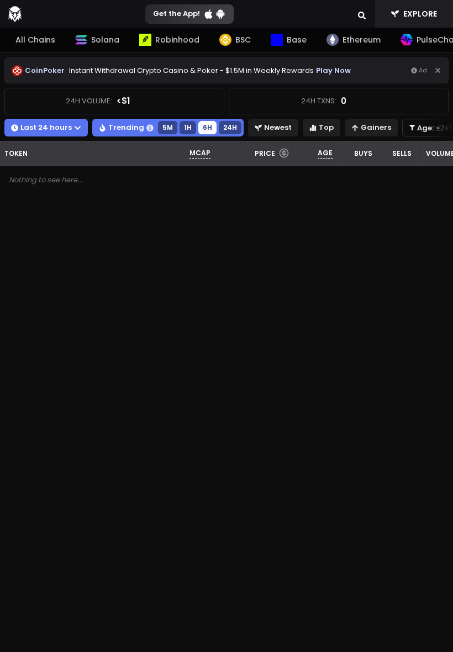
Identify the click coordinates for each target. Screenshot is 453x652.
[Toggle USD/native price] (283, 153)
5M (167, 127)
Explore (420, 13)
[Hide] (437, 70)
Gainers (376, 127)
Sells (402, 153)
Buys (363, 153)
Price (265, 153)
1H (188, 127)
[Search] (362, 14)
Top (326, 127)
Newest (278, 127)
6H (207, 127)
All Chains (35, 39)
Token (16, 153)
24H (230, 127)
